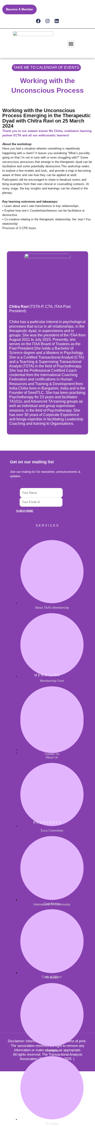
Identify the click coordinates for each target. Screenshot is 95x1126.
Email (15, 502)
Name (15, 492)
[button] (71, 44)
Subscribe (24, 511)
